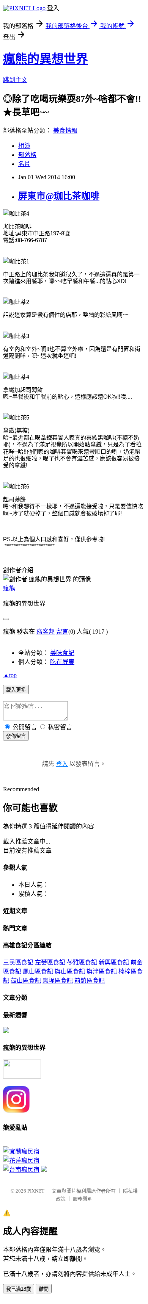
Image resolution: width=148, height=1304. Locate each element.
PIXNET (35, 1191)
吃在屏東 (62, 662)
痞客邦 (45, 631)
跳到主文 (15, 80)
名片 (24, 164)
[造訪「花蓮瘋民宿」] (21, 1160)
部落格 (27, 155)
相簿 (24, 145)
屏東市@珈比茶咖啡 (58, 196)
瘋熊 (9, 588)
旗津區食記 (102, 971)
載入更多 (16, 690)
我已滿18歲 (18, 1289)
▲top (10, 675)
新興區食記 (114, 962)
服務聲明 (83, 1199)
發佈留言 (16, 736)
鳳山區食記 (38, 971)
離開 (44, 1289)
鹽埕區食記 (58, 980)
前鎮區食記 (89, 980)
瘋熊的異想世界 (45, 59)
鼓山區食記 (26, 980)
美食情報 (65, 130)
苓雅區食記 (82, 962)
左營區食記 (50, 962)
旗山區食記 (70, 971)
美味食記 (62, 653)
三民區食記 (18, 962)
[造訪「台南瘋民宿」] (21, 1169)
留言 (62, 631)
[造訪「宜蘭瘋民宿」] (21, 1151)
